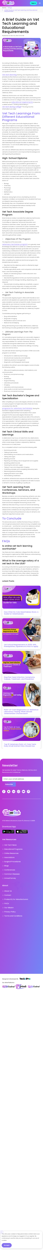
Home (4, 7)
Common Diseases (10, 867)
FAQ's (6, 893)
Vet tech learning (7, 74)
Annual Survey (8, 871)
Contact (7, 886)
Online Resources (9, 849)
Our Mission (8, 897)
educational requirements (20, 101)
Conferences (8, 864)
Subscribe (9, 782)
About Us (7, 883)
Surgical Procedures (10, 856)
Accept (6, 1245)
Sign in (33, 3)
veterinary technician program (12, 243)
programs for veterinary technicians (13, 406)
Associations (8, 853)
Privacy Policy (8, 900)
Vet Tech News (8, 842)
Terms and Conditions (11, 904)
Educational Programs (11, 846)
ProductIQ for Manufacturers (13, 890)
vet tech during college (9, 105)
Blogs (10, 7)
